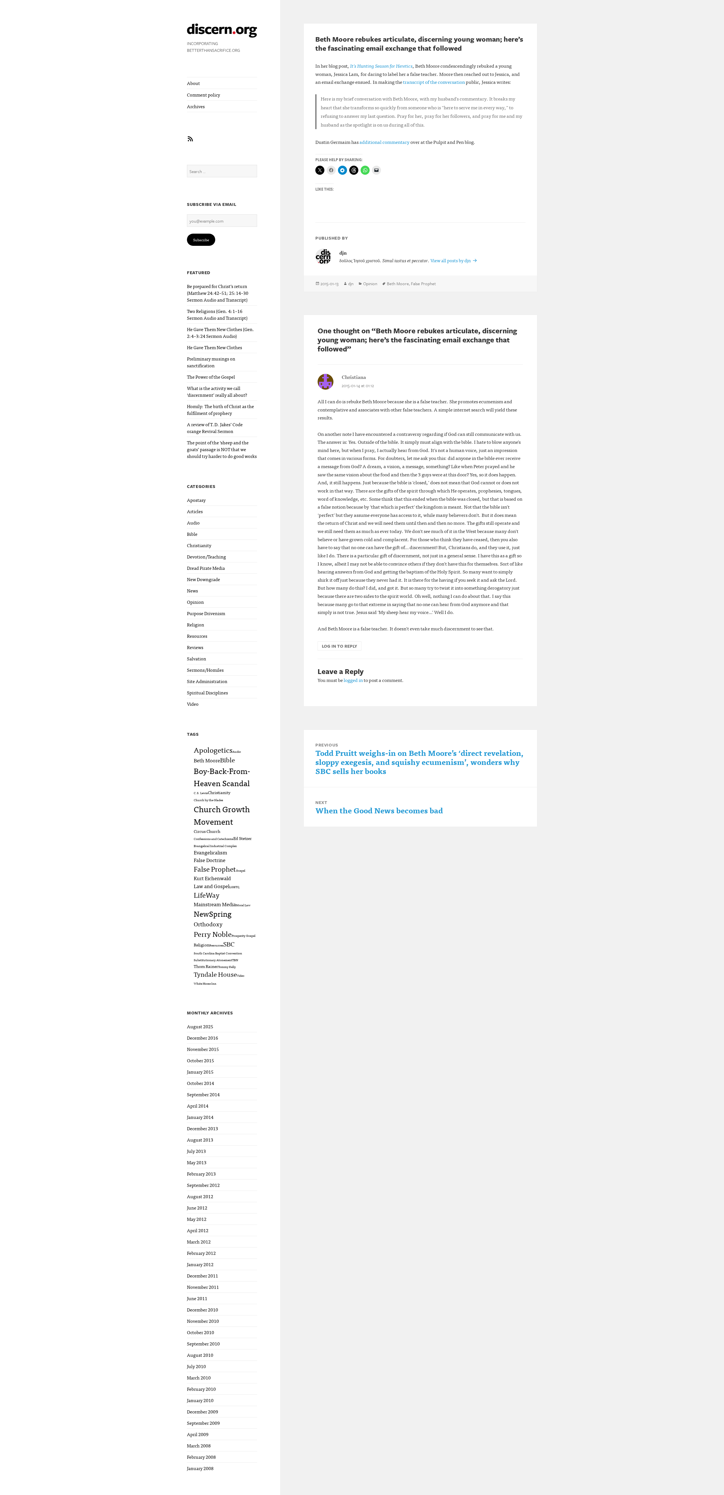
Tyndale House (215, 974)
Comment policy (203, 94)
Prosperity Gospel (243, 935)
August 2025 (200, 1026)
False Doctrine (209, 860)
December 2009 (202, 1411)
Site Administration (207, 681)
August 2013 (200, 1139)
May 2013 (196, 1162)
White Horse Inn (205, 983)
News (192, 590)
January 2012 (200, 1264)
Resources (197, 635)
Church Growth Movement (222, 815)
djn (351, 283)
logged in (353, 680)
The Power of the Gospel (211, 376)
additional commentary (384, 142)
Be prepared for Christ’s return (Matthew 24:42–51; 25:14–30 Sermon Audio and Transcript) (217, 292)
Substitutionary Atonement (213, 959)
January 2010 (200, 1400)
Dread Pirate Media (206, 567)
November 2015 (203, 1049)
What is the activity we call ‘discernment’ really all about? (217, 391)
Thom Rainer (206, 966)
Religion (195, 624)
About (193, 83)
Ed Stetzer (242, 838)
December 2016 (202, 1037)
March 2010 (199, 1377)
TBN (235, 959)
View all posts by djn (451, 260)
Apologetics (213, 750)
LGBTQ (234, 886)
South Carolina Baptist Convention (218, 953)
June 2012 (197, 1207)
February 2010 (201, 1388)
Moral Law (243, 905)
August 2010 (200, 1354)
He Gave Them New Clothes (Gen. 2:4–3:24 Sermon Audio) (220, 332)
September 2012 (203, 1185)
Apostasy (196, 500)
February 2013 (201, 1173)
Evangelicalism (210, 852)
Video (193, 703)
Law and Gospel (211, 886)
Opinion (195, 601)
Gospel (240, 870)
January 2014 (200, 1117)
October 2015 (200, 1060)
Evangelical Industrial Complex (215, 845)
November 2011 (203, 1287)
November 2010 (203, 1321)
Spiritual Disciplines (207, 692)
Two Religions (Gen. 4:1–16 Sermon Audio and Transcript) (217, 314)
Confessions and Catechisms (213, 838)
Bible (192, 534)
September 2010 (203, 1343)
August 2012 (200, 1196)
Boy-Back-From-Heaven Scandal (222, 776)
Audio (193, 522)
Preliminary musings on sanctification (211, 362)
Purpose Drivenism (206, 613)
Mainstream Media (215, 904)
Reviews (195, 647)
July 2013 (196, 1151)
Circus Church (207, 831)
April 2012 (197, 1230)
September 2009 (203, 1422)
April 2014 (197, 1105)
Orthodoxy (208, 924)
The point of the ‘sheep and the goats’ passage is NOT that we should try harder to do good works (222, 449)
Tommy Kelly (227, 966)
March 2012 (199, 1241)
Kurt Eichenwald (212, 878)
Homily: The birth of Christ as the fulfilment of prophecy (220, 409)
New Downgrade (203, 579)
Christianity (199, 545)
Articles (195, 511)
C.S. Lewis (201, 792)
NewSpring (213, 913)
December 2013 (202, 1128)
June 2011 (197, 1298)
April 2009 (197, 1434)
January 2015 (200, 1071)
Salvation (196, 658)
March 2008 (199, 1445)
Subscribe (201, 240)
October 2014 (200, 1083)
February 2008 (201, 1456)
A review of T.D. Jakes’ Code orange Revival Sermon (215, 428)
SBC (228, 944)
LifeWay (206, 894)
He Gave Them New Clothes (214, 347)
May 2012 (196, 1219)
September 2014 (203, 1094)
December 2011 (202, 1275)
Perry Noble (213, 934)
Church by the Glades (208, 799)
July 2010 (196, 1366)
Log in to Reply (339, 646)
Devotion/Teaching (206, 556)
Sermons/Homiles (205, 669)
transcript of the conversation (434, 82)
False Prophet (215, 868)
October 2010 (200, 1332)
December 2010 (202, 1309)
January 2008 (200, 1468)
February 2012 (201, 1253)
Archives (196, 106)
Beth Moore (207, 760)
